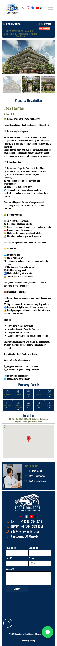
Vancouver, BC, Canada (24, 536)
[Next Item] (48, 57)
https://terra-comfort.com (18, 378)
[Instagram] (28, 8)
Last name (34, 547)
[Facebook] (33, 8)
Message (10, 568)
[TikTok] (41, 8)
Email (9, 558)
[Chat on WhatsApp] (47, 632)
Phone (31, 558)
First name (11, 547)
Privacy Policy (28, 640)
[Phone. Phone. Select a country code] (33, 563)
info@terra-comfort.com (37, 481)
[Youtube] (37, 8)
